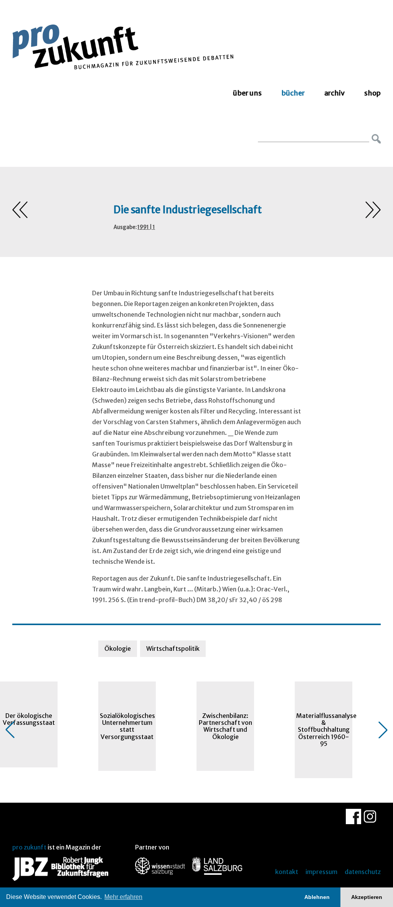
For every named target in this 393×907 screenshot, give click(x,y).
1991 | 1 (146, 227)
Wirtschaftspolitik (173, 648)
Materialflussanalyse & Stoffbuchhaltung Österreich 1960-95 (324, 730)
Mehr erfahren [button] (123, 897)
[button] (10, 729)
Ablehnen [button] (317, 897)
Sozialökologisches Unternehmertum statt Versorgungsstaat (127, 726)
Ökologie (117, 648)
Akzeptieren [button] (366, 897)
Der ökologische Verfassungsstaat (29, 719)
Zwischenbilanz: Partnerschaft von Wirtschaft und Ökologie (225, 726)
